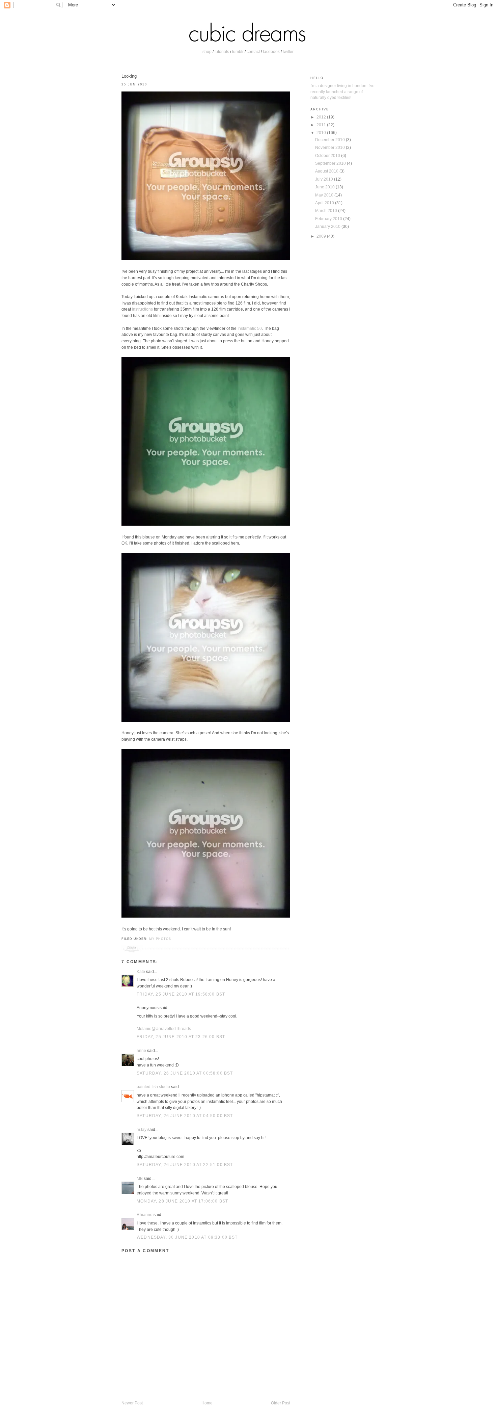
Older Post (280, 1403)
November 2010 (330, 147)
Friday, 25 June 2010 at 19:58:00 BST (181, 994)
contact (253, 51)
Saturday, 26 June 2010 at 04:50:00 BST (185, 1115)
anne (141, 1050)
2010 (321, 132)
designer (328, 85)
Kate (141, 971)
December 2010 (330, 139)
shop (207, 51)
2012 (321, 117)
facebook (271, 51)
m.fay (141, 1129)
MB (140, 1178)
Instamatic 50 (250, 328)
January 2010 (328, 226)
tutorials (222, 51)
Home (207, 1403)
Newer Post (132, 1403)
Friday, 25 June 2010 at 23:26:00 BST (181, 1036)
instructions (142, 309)
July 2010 (324, 179)
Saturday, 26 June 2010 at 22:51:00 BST (185, 1164)
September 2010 (331, 163)
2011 (321, 125)
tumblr (238, 51)
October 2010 (328, 155)
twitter (288, 51)
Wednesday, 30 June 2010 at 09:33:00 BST (187, 1237)
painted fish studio (153, 1086)
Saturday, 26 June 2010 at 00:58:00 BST (185, 1073)
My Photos (160, 939)
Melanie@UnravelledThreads (164, 1028)
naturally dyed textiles (330, 97)
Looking (129, 76)
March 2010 (326, 210)
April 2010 (325, 203)
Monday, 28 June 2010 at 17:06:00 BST (182, 1201)
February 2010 (329, 218)
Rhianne (145, 1214)
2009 (321, 236)
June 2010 (325, 187)
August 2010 (327, 171)
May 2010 (324, 195)
